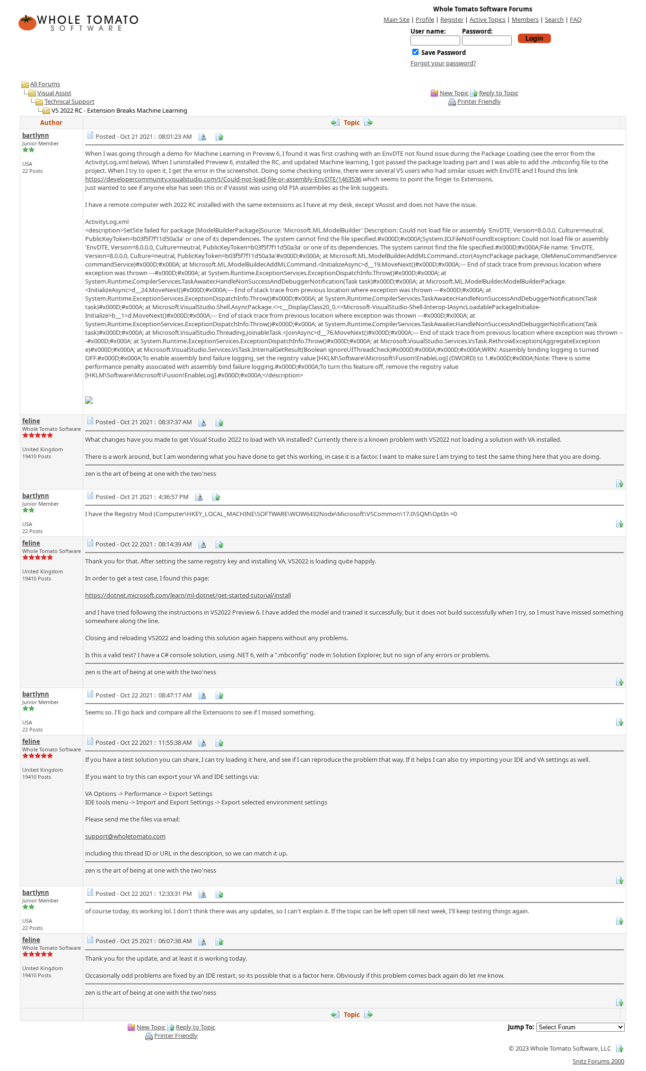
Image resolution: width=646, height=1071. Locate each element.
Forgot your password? (443, 63)
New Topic (454, 93)
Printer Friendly (479, 101)
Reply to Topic (498, 93)
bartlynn (35, 135)
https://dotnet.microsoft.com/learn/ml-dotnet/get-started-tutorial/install (188, 595)
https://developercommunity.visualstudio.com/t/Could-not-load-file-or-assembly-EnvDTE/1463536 (223, 179)
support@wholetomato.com (125, 836)
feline (31, 421)
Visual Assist (54, 93)
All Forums (45, 84)
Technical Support (69, 101)
